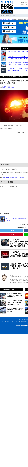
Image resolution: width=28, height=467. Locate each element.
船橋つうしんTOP (3, 19)
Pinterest (11, 234)
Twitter (12, 230)
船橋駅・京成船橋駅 (6, 87)
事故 (12, 19)
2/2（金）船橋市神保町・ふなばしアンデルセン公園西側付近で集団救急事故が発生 (14, 295)
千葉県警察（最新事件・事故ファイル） (13, 177)
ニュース (9, 19)
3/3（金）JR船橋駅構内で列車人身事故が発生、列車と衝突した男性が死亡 (15, 310)
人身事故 (12, 87)
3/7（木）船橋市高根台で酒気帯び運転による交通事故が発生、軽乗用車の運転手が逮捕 (14, 302)
